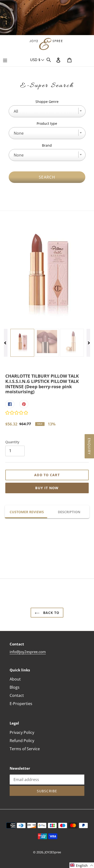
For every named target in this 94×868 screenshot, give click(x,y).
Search (47, 177)
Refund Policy (22, 740)
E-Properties (21, 703)
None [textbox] (19, 133)
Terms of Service (25, 748)
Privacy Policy (22, 732)
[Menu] (5, 59)
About (15, 679)
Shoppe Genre (47, 101)
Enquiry (89, 446)
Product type (47, 123)
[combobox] (47, 111)
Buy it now (47, 488)
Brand (47, 145)
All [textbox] (16, 111)
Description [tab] (69, 512)
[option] (47, 18)
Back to (51, 612)
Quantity (12, 442)
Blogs (15, 687)
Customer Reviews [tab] (27, 512)
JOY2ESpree (53, 852)
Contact (17, 695)
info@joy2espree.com (28, 651)
